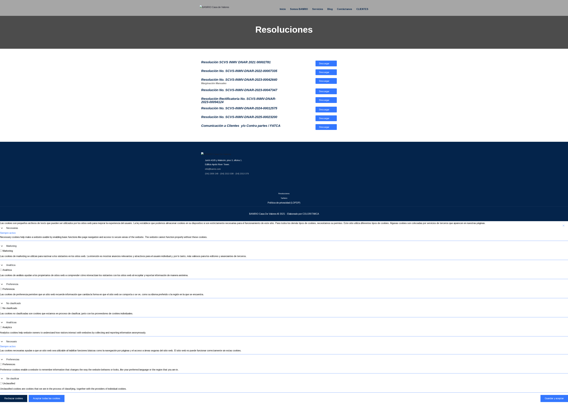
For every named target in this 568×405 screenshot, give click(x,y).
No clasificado (13, 303)
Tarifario (284, 198)
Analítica (10, 265)
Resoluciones (283, 194)
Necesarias (12, 228)
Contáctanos (344, 9)
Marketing (11, 246)
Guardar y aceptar (554, 398)
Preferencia (12, 284)
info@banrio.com (213, 169)
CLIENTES (362, 9)
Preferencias (12, 359)
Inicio (283, 9)
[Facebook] (205, 184)
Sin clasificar (12, 378)
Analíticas (11, 322)
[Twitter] (240, 184)
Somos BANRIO (299, 9)
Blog (330, 9)
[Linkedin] (222, 184)
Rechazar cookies (13, 398)
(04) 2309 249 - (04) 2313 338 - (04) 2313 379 (227, 173)
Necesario (11, 341)
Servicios (317, 9)
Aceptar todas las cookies (46, 398)
